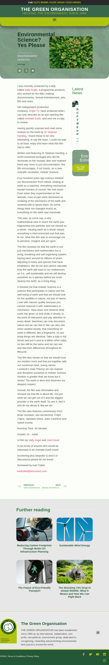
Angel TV (34, 111)
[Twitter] (90, 654)
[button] (54, 19)
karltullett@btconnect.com (32, 471)
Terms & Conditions (17, 656)
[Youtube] (97, 654)
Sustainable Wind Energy (74, 545)
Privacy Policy (33, 656)
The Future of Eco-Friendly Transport (34, 589)
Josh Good (53, 440)
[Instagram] (104, 660)
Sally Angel (31, 89)
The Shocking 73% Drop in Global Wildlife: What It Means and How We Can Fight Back (74, 592)
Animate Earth (33, 118)
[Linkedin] (104, 654)
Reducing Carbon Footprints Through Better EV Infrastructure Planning (34, 548)
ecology (21, 64)
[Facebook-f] (83, 654)
